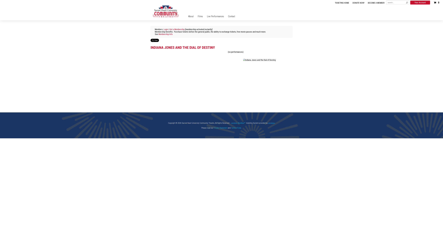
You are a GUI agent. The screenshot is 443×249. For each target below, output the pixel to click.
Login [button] (166, 29)
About (191, 16)
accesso (271, 123)
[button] (436, 2)
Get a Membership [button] (177, 29)
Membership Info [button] (166, 34)
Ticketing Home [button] (342, 3)
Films (200, 16)
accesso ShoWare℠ (238, 123)
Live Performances (215, 16)
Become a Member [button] (376, 3)
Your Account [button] (420, 2)
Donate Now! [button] (358, 3)
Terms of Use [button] (236, 128)
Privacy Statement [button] (220, 128)
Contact (231, 16)
